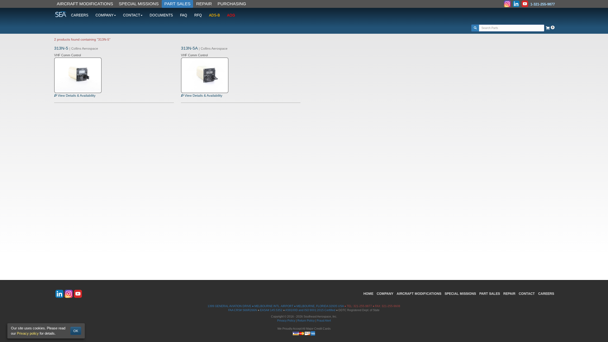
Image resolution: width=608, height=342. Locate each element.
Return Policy (306, 320)
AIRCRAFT (419, 293)
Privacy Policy (286, 320)
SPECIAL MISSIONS (139, 3)
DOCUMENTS (161, 15)
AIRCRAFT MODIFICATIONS (85, 3)
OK (75, 331)
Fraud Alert (324, 320)
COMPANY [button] (104, 15)
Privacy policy (28, 333)
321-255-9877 (362, 306)
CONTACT (527, 293)
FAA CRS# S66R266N (242, 310)
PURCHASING (232, 3)
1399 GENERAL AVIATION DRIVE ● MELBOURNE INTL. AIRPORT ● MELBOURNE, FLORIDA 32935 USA (276, 306)
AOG (231, 15)
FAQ (183, 15)
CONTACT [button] (131, 15)
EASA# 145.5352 (271, 310)
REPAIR (204, 3)
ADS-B (214, 15)
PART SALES (177, 3)
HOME (368, 293)
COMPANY (385, 293)
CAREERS (79, 15)
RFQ (198, 15)
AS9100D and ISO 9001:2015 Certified (310, 310)
